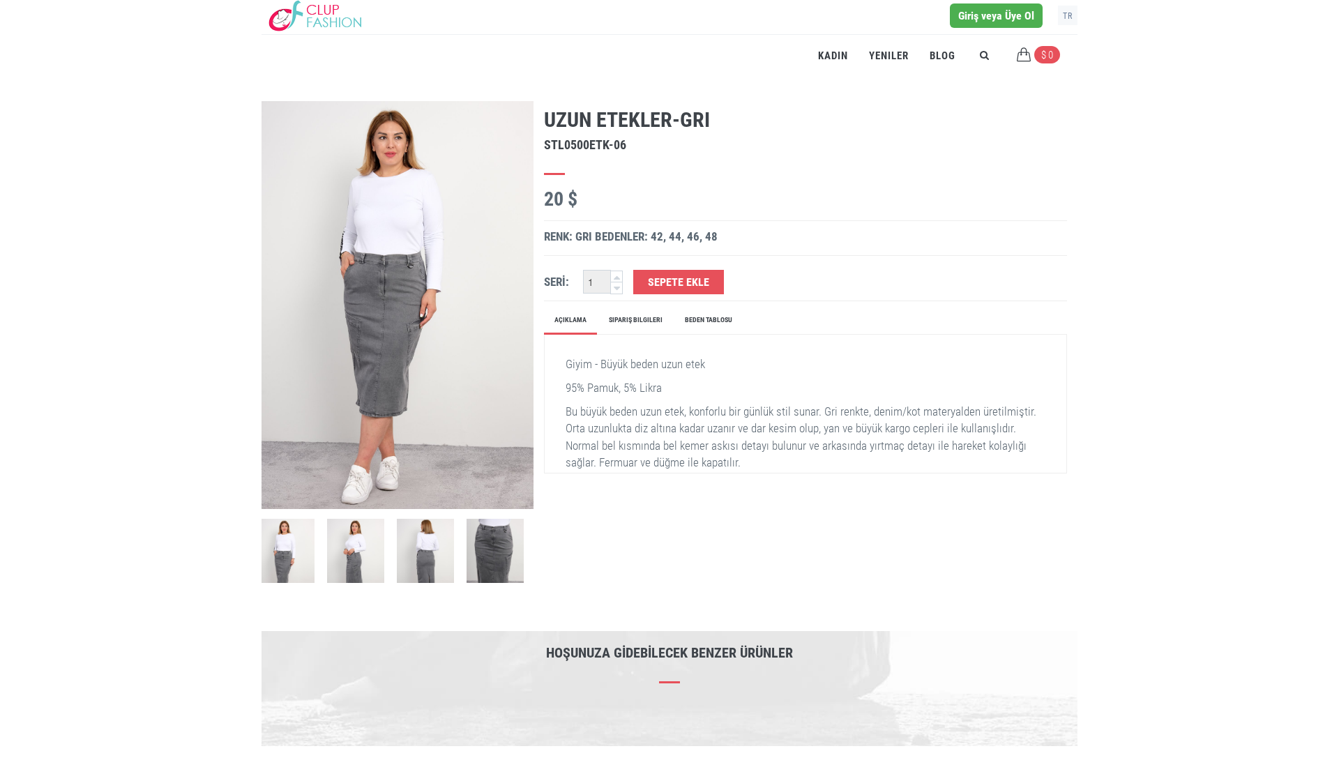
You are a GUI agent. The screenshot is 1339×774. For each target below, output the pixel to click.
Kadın (833, 56)
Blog (942, 56)
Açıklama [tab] (570, 320)
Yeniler (889, 56)
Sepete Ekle (678, 282)
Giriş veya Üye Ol (996, 15)
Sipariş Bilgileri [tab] (636, 320)
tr (1068, 16)
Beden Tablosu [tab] (708, 320)
